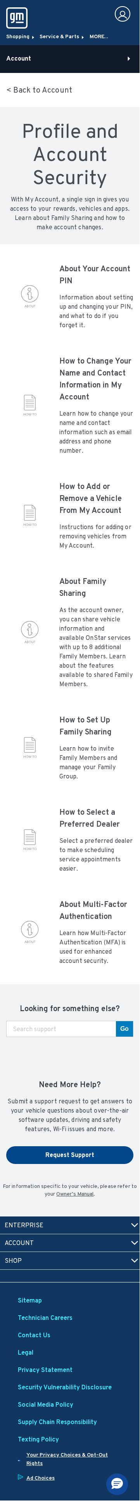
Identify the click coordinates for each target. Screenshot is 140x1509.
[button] (117, 1484)
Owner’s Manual (74, 1193)
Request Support (69, 1155)
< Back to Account (39, 90)
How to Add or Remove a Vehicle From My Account (90, 498)
